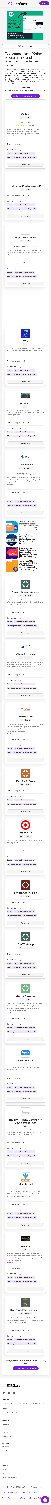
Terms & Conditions (9, 1492)
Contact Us (6, 1436)
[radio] (16, 125)
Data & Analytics (8, 1455)
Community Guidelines (28, 1492)
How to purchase (8, 1459)
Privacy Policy (7, 1498)
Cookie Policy (20, 1498)
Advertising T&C (35, 1498)
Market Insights (8, 1473)
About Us (5, 1428)
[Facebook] (4, 1393)
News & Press (7, 1432)
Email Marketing (8, 1451)
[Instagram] (9, 1393)
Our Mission (6, 1424)
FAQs (4, 1469)
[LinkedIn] (13, 1393)
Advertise (5, 1447)
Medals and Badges (9, 1477)
